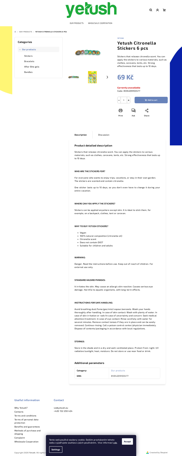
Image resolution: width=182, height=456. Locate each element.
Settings (55, 449)
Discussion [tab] (103, 134)
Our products (29, 49)
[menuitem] (77, 23)
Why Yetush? (21, 407)
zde (115, 442)
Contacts (18, 411)
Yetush (120, 38)
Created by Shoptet (159, 452)
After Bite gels (31, 66)
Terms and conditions (25, 415)
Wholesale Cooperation (26, 441)
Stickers (28, 56)
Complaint (19, 437)
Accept (127, 441)
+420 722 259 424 (63, 411)
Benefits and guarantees (27, 426)
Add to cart (152, 100)
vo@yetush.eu (61, 407)
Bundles (28, 72)
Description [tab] (80, 134)
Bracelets (29, 61)
